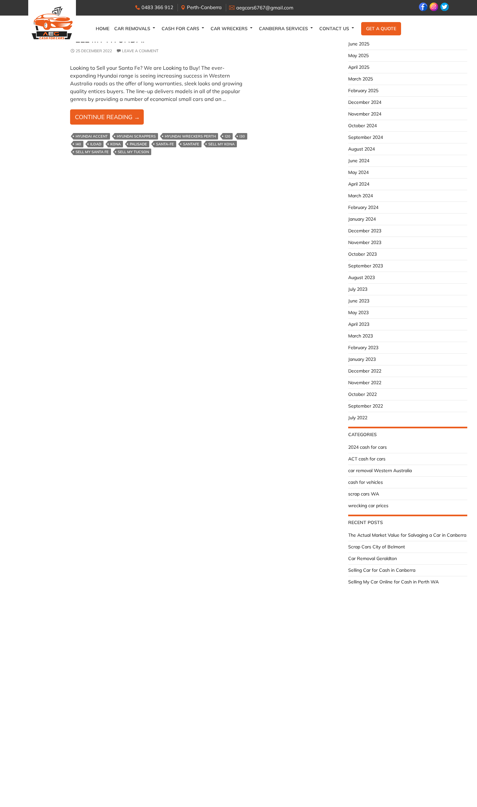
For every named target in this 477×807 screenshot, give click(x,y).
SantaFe (191, 144)
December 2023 (364, 231)
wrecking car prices (368, 505)
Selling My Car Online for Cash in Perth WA (393, 582)
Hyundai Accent (92, 136)
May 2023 (358, 312)
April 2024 (358, 184)
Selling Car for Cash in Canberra (381, 570)
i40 (78, 144)
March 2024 (360, 196)
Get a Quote (381, 28)
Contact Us (334, 28)
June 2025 (358, 44)
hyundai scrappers (136, 136)
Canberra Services (283, 28)
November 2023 (364, 242)
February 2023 (363, 347)
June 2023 (358, 301)
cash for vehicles (365, 482)
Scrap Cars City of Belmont (376, 547)
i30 (242, 136)
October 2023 (362, 254)
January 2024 (362, 219)
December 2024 (364, 102)
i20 (227, 136)
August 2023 (361, 277)
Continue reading (109, 119)
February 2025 (363, 90)
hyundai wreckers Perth (190, 136)
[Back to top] (465, 795)
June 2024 (358, 161)
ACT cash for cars (366, 459)
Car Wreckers (229, 28)
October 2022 (362, 394)
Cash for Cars (180, 28)
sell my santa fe (92, 152)
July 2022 (357, 418)
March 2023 (360, 336)
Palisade (138, 144)
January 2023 (362, 359)
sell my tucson (133, 152)
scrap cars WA (363, 494)
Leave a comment (140, 50)
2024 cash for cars (367, 447)
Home (102, 28)
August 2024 (361, 149)
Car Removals (132, 28)
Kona (115, 144)
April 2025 (358, 67)
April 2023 (358, 324)
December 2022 (364, 371)
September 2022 (365, 406)
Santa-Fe (165, 144)
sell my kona (221, 144)
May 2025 (358, 55)
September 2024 (365, 137)
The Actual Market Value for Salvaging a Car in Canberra (407, 535)
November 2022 (364, 382)
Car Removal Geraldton (372, 558)
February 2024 (363, 207)
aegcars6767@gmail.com (264, 8)
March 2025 (360, 79)
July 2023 (357, 289)
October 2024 (362, 125)
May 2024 (358, 172)
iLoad (95, 144)
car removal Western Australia (380, 470)
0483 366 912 (157, 7)
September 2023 (365, 266)
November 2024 (364, 114)
